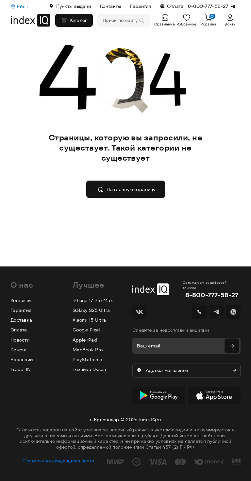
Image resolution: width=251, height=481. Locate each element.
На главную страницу (131, 189)
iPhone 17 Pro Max (93, 300)
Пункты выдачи (73, 6)
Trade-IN (20, 369)
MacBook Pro (88, 350)
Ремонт (18, 350)
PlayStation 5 (88, 359)
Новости (19, 340)
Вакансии (21, 359)
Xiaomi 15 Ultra (89, 320)
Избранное (186, 24)
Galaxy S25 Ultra (91, 310)
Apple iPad (85, 340)
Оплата (175, 6)
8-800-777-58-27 (211, 295)
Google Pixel (86, 330)
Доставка (21, 320)
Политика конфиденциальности (58, 461)
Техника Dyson (89, 369)
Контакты (110, 6)
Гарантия (140, 6)
